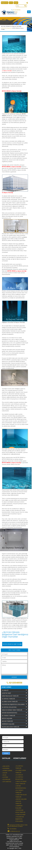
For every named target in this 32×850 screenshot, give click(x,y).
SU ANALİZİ (5, 690)
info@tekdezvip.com (15, 831)
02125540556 (15, 682)
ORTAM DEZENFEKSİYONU (9, 713)
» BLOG (4, 775)
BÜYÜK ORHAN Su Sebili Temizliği (12, 644)
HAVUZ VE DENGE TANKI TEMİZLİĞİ (12, 710)
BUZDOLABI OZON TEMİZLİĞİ (10, 727)
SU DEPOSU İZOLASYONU (9, 707)
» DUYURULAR (6, 779)
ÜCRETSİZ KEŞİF (6, 693)
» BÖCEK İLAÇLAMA (21, 799)
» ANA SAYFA (5, 766)
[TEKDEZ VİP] (9, 12)
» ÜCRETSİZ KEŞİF (20, 814)
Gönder (6, 753)
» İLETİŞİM (5, 777)
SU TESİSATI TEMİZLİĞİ (8, 715)
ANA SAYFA (3, 28)
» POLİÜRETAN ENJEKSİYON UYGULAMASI (19, 819)
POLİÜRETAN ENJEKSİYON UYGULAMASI (13, 704)
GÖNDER (14, 677)
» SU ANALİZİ (19, 775)
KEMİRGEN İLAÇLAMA (8, 724)
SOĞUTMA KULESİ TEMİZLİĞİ (10, 696)
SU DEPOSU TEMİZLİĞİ (8, 699)
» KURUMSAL (5, 768)
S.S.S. (11, 2)
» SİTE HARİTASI (6, 781)
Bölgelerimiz (9, 28)
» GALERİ (4, 773)
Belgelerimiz (4, 2)
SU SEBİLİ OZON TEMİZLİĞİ (9, 701)
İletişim (16, 2)
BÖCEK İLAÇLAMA (7, 718)
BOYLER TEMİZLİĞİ (7, 721)
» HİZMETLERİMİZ (7, 770)
